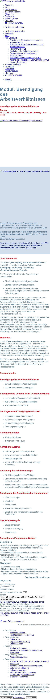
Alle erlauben (31, 698)
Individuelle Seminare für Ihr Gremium (26, 650)
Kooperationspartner (18, 657)
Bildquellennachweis (19, 677)
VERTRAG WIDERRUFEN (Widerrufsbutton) (29, 661)
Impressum (14, 664)
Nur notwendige (6, 698)
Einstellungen (19, 698)
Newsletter (14, 653)
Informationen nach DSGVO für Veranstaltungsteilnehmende (23, 673)
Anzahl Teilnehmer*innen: (11, 592)
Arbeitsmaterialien (17, 633)
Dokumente (15, 639)
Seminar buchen (6, 599)
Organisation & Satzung (20, 642)
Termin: (3, 595)
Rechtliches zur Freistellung (22, 635)
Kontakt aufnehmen (18, 648)
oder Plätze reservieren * (13, 621)
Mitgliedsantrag (16, 644)
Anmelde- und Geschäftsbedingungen (26, 666)
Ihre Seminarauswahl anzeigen (14, 602)
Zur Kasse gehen (36, 602)
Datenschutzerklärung (19, 668)
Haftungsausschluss (18, 670)
